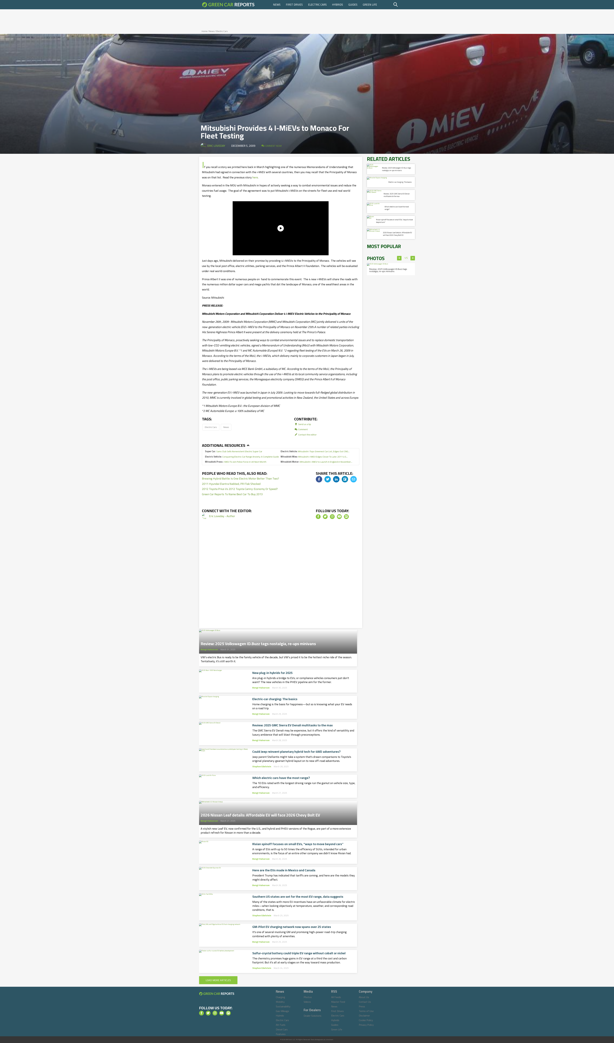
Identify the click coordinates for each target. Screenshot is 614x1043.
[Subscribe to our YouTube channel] (339, 516)
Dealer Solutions (312, 1015)
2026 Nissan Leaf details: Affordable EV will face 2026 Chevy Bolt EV (260, 814)
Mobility (280, 1001)
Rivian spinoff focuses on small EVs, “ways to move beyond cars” (297, 844)
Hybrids (337, 4)
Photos (308, 997)
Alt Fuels (280, 1024)
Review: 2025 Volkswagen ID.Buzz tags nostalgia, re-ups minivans (258, 643)
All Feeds (336, 997)
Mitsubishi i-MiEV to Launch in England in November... (316, 462)
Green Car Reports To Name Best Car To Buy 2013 (232, 494)
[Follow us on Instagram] (332, 516)
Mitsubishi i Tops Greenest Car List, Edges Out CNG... (315, 451)
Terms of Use (366, 1011)
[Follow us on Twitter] (325, 516)
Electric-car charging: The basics (274, 699)
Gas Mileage (282, 1011)
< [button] (399, 258)
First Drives (294, 4)
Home (204, 31)
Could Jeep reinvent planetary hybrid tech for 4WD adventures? (296, 751)
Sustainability (283, 1006)
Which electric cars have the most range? (281, 777)
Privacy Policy (366, 1024)
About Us (364, 997)
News (276, 4)
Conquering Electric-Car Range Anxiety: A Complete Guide (242, 456)
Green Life (370, 4)
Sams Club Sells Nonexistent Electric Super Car (233, 451)
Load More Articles (218, 980)
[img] (319, 479)
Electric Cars (317, 4)
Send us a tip (304, 424)
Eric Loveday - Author (222, 516)
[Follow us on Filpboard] (346, 516)
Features (281, 1034)
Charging (280, 997)
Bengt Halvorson (209, 649)
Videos (307, 1001)
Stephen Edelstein (261, 766)
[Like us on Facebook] (318, 516)
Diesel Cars (282, 1029)
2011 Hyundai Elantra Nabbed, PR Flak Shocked (231, 483)
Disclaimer (364, 1015)
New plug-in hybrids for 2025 (272, 672)
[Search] (403, 4)
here (255, 177)
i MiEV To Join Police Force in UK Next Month (235, 462)
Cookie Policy (366, 1020)
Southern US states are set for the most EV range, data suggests (297, 896)
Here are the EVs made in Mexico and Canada (283, 870)
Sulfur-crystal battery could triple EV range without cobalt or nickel (299, 953)
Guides (352, 4)
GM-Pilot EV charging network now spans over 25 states (291, 926)
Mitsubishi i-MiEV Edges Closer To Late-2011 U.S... (314, 456)
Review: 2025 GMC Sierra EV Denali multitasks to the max (292, 725)
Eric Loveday (216, 145)
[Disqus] (280, 578)
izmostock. (330, 1039)
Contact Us (365, 1001)
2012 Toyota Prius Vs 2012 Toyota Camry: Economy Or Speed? (240, 489)
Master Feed (338, 1001)
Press (362, 1006)
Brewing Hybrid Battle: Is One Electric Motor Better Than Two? (240, 478)
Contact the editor (307, 434)
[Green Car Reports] (228, 4)
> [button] (413, 258)
